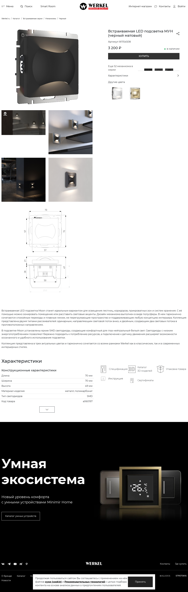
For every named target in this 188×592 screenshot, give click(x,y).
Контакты (165, 564)
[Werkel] (94, 6)
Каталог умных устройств (20, 516)
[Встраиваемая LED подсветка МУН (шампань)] (135, 93)
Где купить (181, 564)
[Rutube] (21, 563)
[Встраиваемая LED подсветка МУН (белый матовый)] (117, 93)
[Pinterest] (27, 563)
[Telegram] (9, 563)
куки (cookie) (53, 581)
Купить (144, 56)
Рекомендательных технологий (84, 581)
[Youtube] (15, 563)
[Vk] (2, 563)
